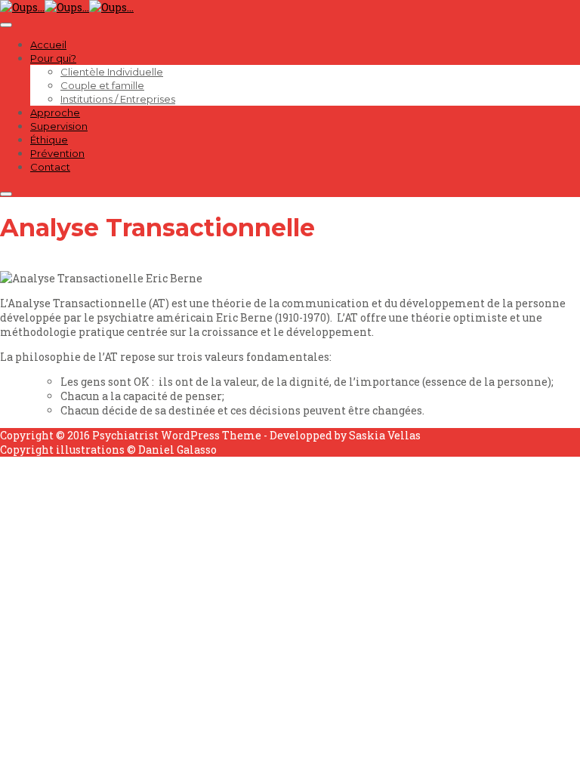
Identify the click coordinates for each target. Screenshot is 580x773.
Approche (55, 112)
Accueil (48, 44)
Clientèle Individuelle (111, 72)
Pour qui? (53, 58)
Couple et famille (102, 85)
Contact (50, 167)
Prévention (57, 153)
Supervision (59, 126)
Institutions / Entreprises (117, 99)
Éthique (49, 140)
